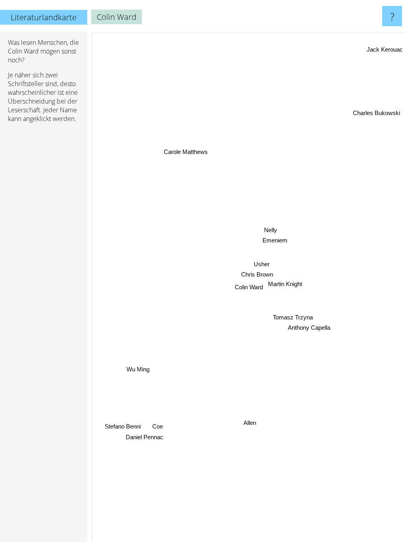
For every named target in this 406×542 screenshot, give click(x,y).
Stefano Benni (122, 425)
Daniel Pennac (144, 436)
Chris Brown (258, 275)
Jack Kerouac (385, 48)
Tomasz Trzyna (291, 322)
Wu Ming (137, 368)
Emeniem (274, 240)
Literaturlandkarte (44, 17)
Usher (262, 264)
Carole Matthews (186, 152)
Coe (157, 425)
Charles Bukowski (376, 111)
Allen (249, 422)
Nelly (270, 230)
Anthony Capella (310, 332)
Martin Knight (285, 284)
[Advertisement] (43, 250)
